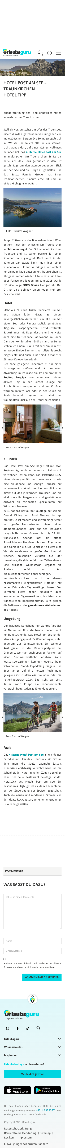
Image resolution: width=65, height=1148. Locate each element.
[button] (32, 1074)
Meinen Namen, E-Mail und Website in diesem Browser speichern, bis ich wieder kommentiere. (32, 965)
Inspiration (10, 1055)
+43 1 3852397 (46, 1110)
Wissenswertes (13, 1047)
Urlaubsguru (12, 1038)
